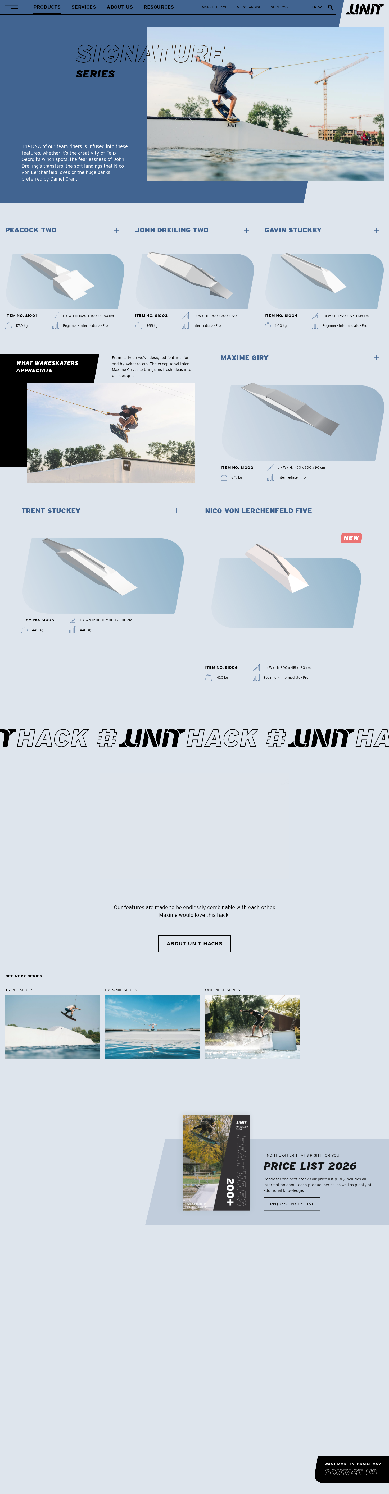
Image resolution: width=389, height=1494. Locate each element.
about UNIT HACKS (194, 943)
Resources (159, 7)
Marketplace (214, 7)
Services (83, 7)
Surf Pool (280, 7)
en (313, 7)
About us (120, 7)
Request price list (292, 1203)
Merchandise (249, 7)
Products (47, 7)
